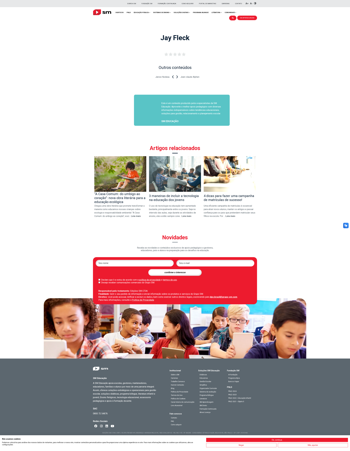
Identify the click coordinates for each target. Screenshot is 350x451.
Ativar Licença (205, 412)
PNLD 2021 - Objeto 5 (236, 402)
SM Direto (203, 405)
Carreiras (226, 4)
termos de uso (170, 280)
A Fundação (232, 375)
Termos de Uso (176, 395)
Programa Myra (234, 378)
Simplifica (203, 385)
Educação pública (141, 12)
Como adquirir (187, 4)
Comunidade (230, 12)
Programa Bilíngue (207, 395)
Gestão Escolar (205, 382)
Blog (172, 388)
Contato (238, 4)
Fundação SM (147, 4)
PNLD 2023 (232, 395)
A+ (247, 3)
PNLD (129, 12)
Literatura (216, 12)
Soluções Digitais (181, 12)
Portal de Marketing (207, 4)
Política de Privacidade (143, 300)
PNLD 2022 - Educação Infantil (239, 398)
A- (251, 3)
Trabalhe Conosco (178, 382)
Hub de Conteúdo (177, 385)
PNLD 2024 (232, 391)
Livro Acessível (176, 405)
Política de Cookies (178, 399)
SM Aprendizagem (206, 402)
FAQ (172, 421)
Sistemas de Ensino (161, 12)
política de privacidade (150, 280)
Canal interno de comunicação (182, 402)
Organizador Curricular (208, 388)
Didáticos (120, 12)
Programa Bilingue (200, 12)
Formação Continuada (167, 4)
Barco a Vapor (233, 382)
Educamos (204, 378)
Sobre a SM (131, 4)
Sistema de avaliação (208, 392)
